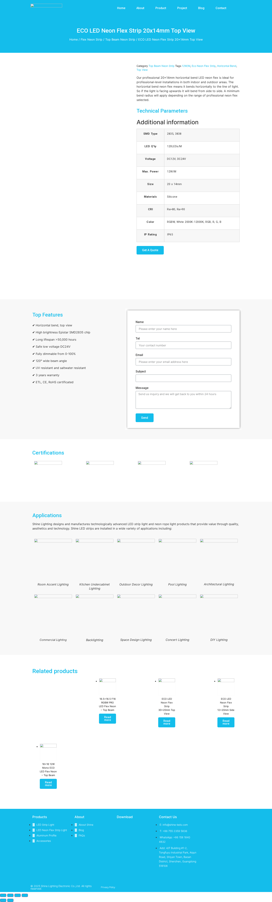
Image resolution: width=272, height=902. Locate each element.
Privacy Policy (108, 887)
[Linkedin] (218, 887)
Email (139, 355)
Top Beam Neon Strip (120, 39)
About (140, 8)
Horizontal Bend (226, 65)
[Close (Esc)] (3, 895)
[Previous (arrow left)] (3, 900)
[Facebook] (225, 887)
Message (142, 388)
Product (160, 8)
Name (140, 322)
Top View (142, 69)
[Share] (10, 895)
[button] (150, 250)
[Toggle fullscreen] (17, 895)
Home (121, 8)
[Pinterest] (240, 887)
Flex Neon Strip (91, 39)
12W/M (186, 65)
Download (125, 817)
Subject (141, 371)
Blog (201, 8)
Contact (221, 8)
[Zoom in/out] (25, 895)
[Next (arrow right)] (10, 900)
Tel (138, 338)
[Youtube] (232, 887)
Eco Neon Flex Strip (204, 65)
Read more (107, 718)
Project (182, 8)
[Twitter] (211, 887)
